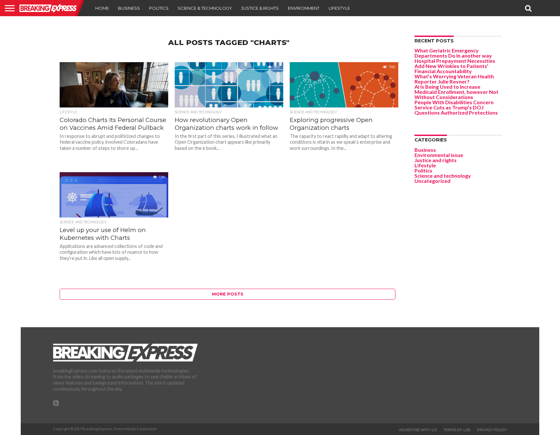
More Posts (227, 294)
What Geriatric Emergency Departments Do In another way (453, 53)
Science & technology (205, 8)
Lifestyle (339, 8)
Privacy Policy (492, 430)
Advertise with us (418, 430)
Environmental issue (438, 155)
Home (102, 8)
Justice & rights (260, 8)
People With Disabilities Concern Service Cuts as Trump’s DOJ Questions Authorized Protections (456, 107)
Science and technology (442, 176)
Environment (304, 8)
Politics (159, 8)
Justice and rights (435, 160)
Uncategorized (432, 181)
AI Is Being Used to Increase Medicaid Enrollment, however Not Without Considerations (456, 92)
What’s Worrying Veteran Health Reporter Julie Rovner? (454, 78)
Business (129, 8)
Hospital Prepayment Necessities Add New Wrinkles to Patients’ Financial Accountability (454, 66)
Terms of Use (457, 430)
